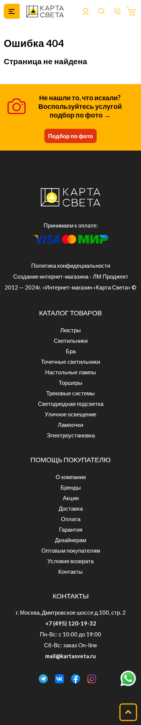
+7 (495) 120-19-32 (70, 623)
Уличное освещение (70, 414)
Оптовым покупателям (70, 550)
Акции (71, 497)
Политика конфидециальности (70, 265)
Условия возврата (70, 561)
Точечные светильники (70, 361)
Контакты (70, 571)
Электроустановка (71, 435)
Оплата (70, 518)
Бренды (71, 487)
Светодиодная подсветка (70, 403)
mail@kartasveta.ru (70, 656)
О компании (71, 476)
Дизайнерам (70, 540)
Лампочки (70, 424)
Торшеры (70, 382)
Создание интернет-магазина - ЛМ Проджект (70, 276)
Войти (86, 11)
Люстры (70, 330)
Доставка (71, 508)
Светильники (71, 340)
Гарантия (70, 529)
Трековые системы (70, 393)
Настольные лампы (70, 372)
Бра (71, 351)
